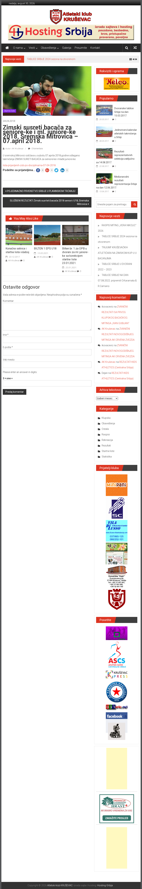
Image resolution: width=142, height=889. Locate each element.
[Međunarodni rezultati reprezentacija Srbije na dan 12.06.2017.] (104, 178)
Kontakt (95, 47)
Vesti (32, 47)
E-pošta (8, 347)
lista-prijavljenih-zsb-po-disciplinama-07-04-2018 (29, 165)
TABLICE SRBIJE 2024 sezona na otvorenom (51, 59)
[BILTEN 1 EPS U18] (47, 234)
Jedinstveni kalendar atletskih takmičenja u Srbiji (125, 134)
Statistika (107, 456)
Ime (5, 334)
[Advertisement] (116, 768)
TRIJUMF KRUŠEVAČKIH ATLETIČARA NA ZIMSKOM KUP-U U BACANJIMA (117, 253)
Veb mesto (9, 359)
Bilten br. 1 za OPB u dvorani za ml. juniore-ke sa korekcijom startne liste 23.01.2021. (75, 255)
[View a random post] (135, 48)
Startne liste (9, 111)
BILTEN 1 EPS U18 (45, 248)
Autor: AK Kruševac (14, 148)
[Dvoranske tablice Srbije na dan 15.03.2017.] (104, 109)
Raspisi (106, 434)
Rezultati (106, 445)
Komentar (8, 301)
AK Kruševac (14, 260)
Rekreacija (107, 440)
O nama (18, 47)
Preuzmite (81, 47)
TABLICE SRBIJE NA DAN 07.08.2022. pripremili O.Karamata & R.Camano (117, 280)
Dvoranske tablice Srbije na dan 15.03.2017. (124, 112)
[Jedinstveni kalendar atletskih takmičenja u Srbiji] (104, 131)
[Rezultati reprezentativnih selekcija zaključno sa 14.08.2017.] (104, 153)
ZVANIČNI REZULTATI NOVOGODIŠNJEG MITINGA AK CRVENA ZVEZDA (118, 334)
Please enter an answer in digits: (20, 372)
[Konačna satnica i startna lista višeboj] (19, 234)
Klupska (106, 418)
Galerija (66, 47)
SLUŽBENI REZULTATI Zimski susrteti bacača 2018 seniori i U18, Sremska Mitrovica (49, 202)
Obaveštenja (48, 47)
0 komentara (37, 148)
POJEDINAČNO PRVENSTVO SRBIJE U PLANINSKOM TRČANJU (41, 191)
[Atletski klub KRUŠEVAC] (71, 16)
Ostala (105, 429)
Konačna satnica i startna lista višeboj (17, 250)
